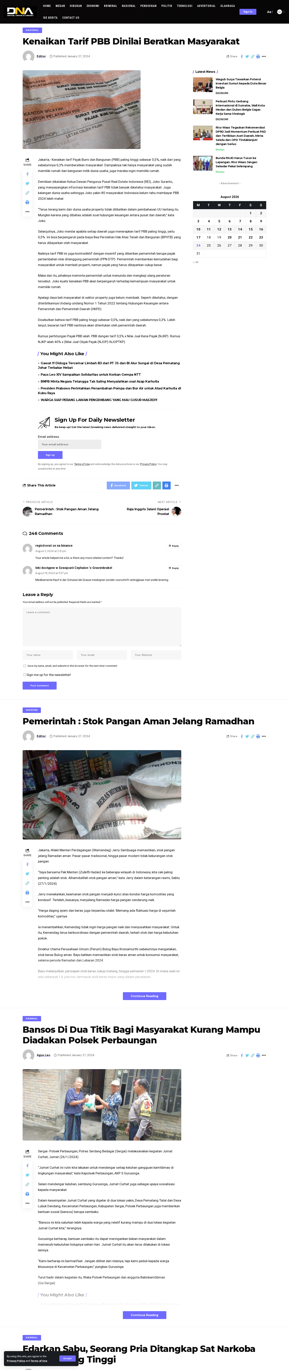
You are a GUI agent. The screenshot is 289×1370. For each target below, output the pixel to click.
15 (251, 229)
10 (198, 229)
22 (251, 237)
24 (198, 245)
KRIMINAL (32, 1018)
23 (261, 237)
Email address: (49, 437)
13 (230, 229)
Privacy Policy (16, 1360)
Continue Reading (144, 996)
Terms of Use (38, 1360)
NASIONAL (32, 30)
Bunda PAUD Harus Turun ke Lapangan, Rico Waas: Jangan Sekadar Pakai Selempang (236, 162)
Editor (41, 56)
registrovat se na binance (54, 545)
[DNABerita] (20, 12)
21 (240, 237)
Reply (175, 545)
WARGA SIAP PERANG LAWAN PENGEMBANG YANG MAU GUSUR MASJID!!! (99, 400)
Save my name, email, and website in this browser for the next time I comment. (73, 665)
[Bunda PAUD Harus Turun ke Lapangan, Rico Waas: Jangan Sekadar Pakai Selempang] (203, 163)
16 (261, 229)
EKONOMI (222, 93)
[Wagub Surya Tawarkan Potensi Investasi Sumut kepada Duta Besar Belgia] (203, 84)
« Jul (195, 261)
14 (240, 229)
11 (209, 229)
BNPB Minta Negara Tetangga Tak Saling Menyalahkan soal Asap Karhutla (100, 381)
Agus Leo (43, 1055)
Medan (220, 149)
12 (219, 229)
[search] (262, 12)
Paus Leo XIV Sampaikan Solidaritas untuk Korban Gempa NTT (91, 374)
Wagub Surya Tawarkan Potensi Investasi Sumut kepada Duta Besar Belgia (241, 83)
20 (230, 237)
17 (198, 237)
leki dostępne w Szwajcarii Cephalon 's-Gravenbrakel (73, 568)
